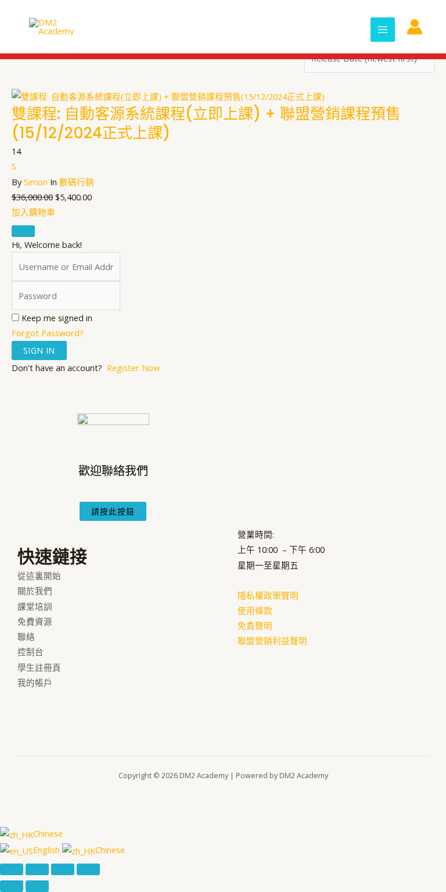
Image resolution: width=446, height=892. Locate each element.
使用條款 (255, 610)
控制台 (30, 651)
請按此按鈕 (113, 511)
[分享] (62, 869)
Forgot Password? (48, 333)
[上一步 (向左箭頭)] (11, 886)
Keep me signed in (56, 317)
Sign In (39, 350)
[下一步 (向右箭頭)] (37, 886)
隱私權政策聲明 (268, 595)
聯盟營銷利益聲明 (272, 640)
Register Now (133, 367)
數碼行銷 (76, 182)
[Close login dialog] (23, 231)
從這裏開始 (39, 575)
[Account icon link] (415, 27)
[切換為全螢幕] (37, 869)
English (47, 849)
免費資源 (34, 621)
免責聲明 (255, 625)
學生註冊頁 (39, 667)
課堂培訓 (34, 606)
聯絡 (26, 636)
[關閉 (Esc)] (88, 869)
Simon (36, 182)
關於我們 (34, 590)
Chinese (48, 833)
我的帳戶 (34, 682)
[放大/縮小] (11, 869)
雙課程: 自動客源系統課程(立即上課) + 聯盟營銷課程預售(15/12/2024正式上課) (206, 123)
